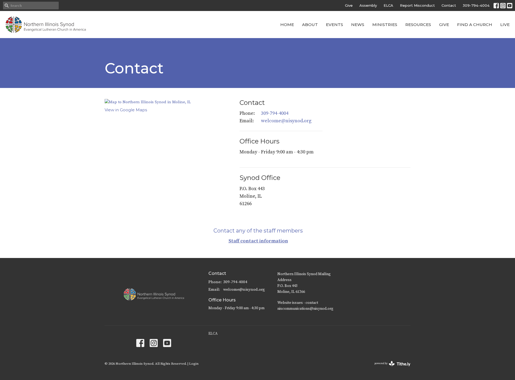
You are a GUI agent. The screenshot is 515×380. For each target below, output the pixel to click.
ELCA (388, 5)
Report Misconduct (417, 5)
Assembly (368, 5)
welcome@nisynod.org (286, 121)
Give (349, 5)
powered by (389, 368)
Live (505, 24)
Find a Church (474, 24)
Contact (449, 5)
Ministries (384, 24)
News (357, 24)
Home (287, 24)
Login (193, 363)
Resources (418, 24)
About (310, 24)
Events (334, 24)
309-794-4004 (476, 5)
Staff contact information (258, 241)
